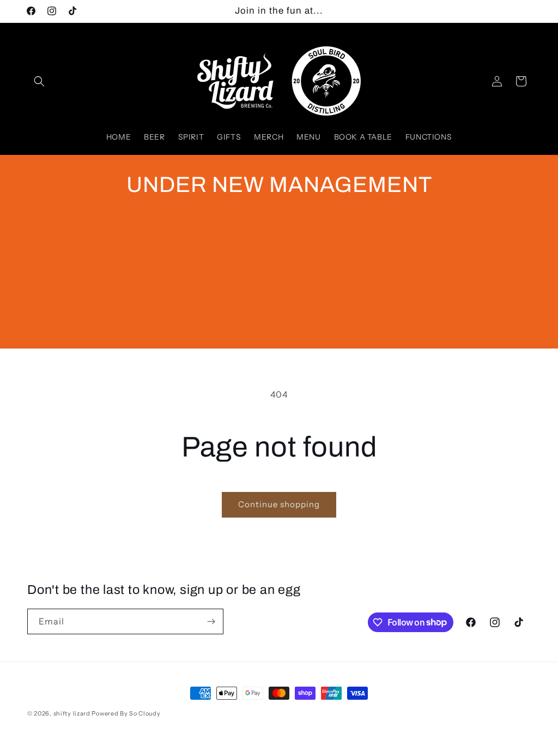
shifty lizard (71, 713)
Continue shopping (279, 504)
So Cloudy (144, 713)
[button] (39, 81)
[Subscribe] (211, 621)
